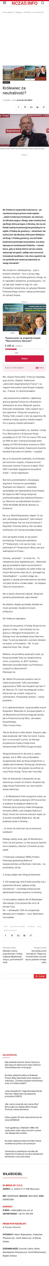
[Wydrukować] (37, 107)
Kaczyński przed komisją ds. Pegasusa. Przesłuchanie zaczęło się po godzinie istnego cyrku (35, 957)
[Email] (31, 107)
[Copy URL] (43, 107)
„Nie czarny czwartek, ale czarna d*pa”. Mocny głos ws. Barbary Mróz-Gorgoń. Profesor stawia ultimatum (22, 1107)
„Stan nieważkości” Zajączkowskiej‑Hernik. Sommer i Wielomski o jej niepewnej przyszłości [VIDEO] (23, 1093)
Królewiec (31, 926)
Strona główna (8, 12)
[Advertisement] (24, 39)
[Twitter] (24, 107)
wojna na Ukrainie (10, 930)
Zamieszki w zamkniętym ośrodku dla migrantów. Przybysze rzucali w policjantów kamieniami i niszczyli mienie (24, 1154)
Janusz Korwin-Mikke (24, 100)
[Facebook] (18, 107)
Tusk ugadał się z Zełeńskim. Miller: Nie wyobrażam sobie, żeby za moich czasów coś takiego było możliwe (23, 1130)
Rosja (39, 926)
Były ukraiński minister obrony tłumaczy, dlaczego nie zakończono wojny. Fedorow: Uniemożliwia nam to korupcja (23, 1065)
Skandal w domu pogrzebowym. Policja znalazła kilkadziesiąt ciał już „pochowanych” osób (13, 957)
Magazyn (18, 12)
